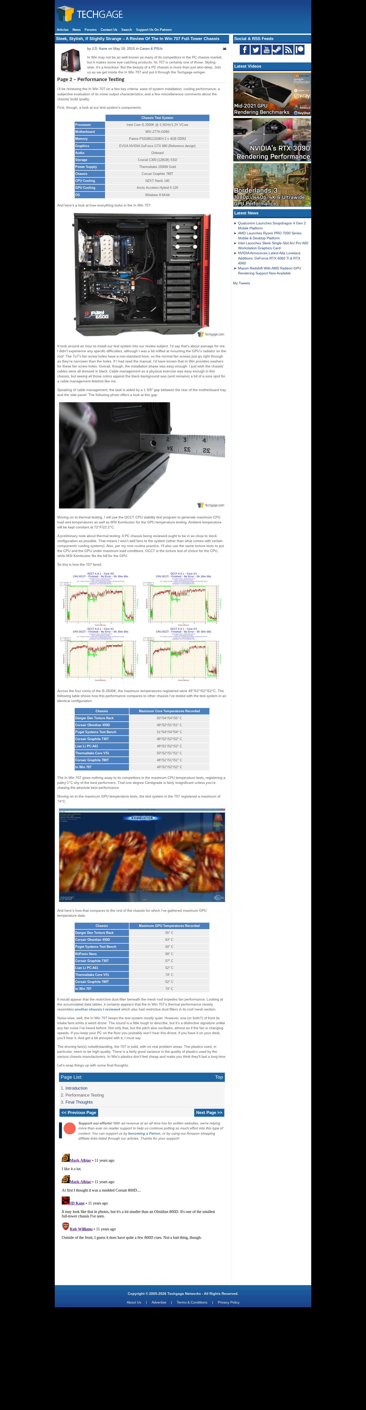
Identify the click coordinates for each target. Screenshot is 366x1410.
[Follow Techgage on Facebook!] (245, 50)
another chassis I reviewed (97, 1009)
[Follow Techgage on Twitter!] (256, 50)
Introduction (76, 1088)
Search (126, 30)
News (76, 30)
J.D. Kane (99, 48)
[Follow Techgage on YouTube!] (267, 50)
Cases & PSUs (151, 48)
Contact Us (109, 30)
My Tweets (241, 283)
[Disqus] (142, 1214)
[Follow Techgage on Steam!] (278, 50)
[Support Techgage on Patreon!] (300, 53)
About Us (134, 1302)
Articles (62, 30)
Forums (91, 30)
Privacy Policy (229, 1302)
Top (219, 1077)
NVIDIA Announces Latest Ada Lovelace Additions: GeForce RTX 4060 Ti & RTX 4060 (269, 258)
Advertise (159, 1302)
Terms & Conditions (192, 1302)
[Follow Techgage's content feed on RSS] (289, 50)
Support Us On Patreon (154, 30)
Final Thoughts (79, 1102)
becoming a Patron (144, 1133)
